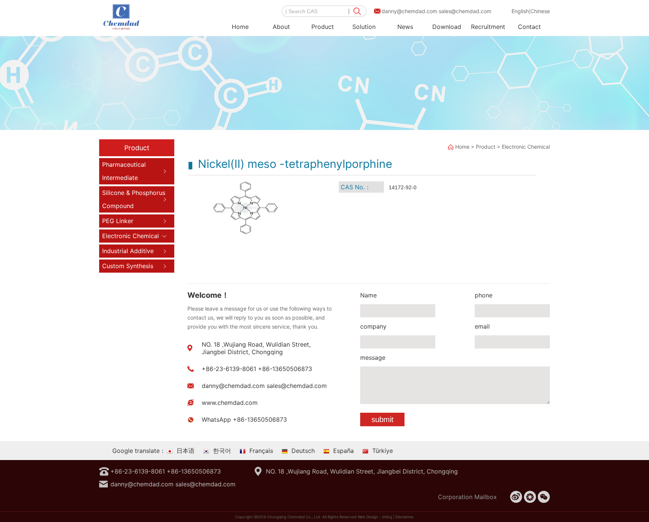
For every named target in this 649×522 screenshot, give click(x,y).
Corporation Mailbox (467, 497)
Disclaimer (404, 516)
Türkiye (382, 450)
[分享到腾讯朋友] (530, 497)
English (520, 11)
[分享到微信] (544, 497)
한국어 (222, 450)
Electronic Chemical (526, 146)
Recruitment (488, 26)
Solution (364, 26)
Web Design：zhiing (375, 516)
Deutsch (303, 450)
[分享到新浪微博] (516, 497)
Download (446, 26)
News (405, 26)
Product (322, 26)
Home (240, 26)
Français (261, 450)
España (343, 450)
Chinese (540, 11)
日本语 (186, 450)
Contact (529, 26)
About (281, 26)
